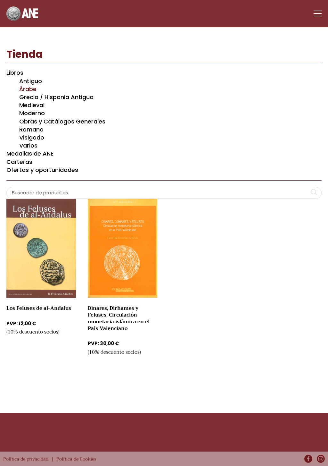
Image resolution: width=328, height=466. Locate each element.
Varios (28, 145)
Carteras (19, 162)
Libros (14, 73)
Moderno (32, 113)
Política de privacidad (25, 459)
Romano (31, 129)
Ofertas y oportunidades (42, 170)
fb (308, 459)
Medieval (32, 105)
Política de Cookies (76, 459)
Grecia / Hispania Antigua (56, 97)
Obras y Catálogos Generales (62, 121)
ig (321, 459)
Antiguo (30, 81)
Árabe (28, 89)
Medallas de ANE (29, 153)
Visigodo (31, 137)
